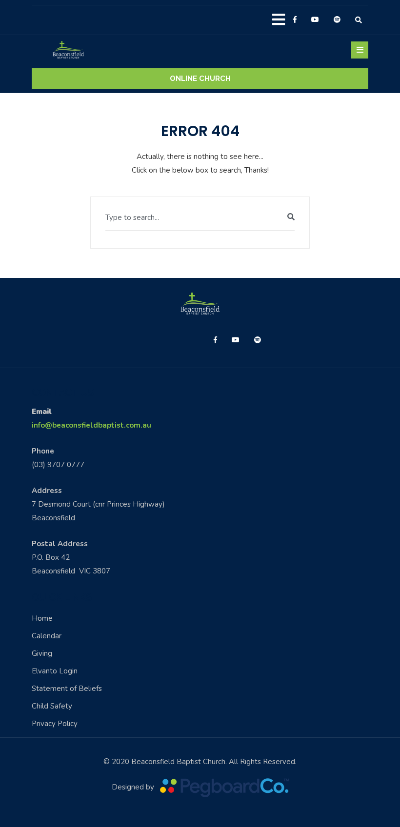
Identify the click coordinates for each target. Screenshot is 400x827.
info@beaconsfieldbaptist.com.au (91, 425)
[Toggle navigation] (359, 50)
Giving (42, 653)
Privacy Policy (55, 724)
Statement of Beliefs (67, 688)
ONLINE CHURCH (200, 78)
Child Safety (52, 706)
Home (42, 618)
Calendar (46, 636)
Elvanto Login (55, 671)
